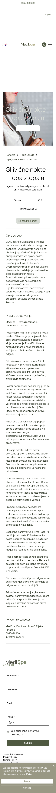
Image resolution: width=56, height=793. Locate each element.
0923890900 (28, 2)
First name (13, 675)
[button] (44, 44)
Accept (27, 781)
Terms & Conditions (13, 753)
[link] (28, 128)
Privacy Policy (10, 756)
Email (10, 703)
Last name (13, 689)
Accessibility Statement (15, 762)
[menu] (50, 44)
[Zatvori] (51, 767)
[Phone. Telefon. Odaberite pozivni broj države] (11, 722)
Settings (27, 787)
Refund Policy (10, 759)
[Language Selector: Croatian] (4, 44)
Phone (11, 716)
